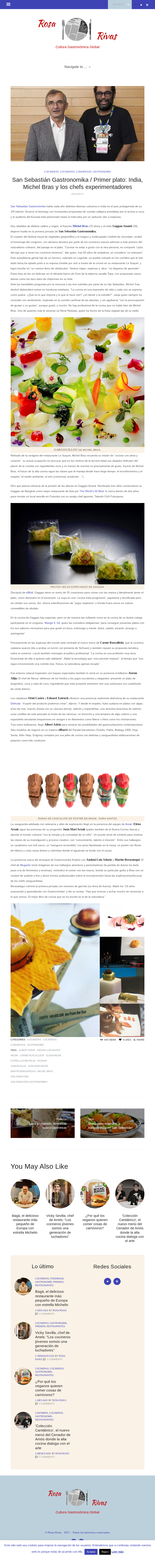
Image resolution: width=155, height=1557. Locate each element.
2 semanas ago (44, 1356)
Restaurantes (44, 1285)
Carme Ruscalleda (32, 1055)
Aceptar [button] (91, 1551)
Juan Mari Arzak (38, 1066)
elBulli (29, 592)
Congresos (84, 171)
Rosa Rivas (60, 1310)
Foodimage (57, 1278)
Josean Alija (18, 1066)
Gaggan (42, 1060)
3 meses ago (43, 1453)
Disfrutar (16, 703)
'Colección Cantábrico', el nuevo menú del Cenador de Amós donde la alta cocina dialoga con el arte (130, 1228)
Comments (46, 1314)
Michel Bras (80, 226)
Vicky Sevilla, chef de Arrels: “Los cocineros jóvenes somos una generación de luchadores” (53, 1341)
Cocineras (51, 171)
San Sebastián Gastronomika (29, 1082)
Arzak (14, 1055)
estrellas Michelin (23, 1060)
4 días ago (41, 1310)
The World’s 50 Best (92, 491)
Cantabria (41, 1413)
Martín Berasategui (23, 1071)
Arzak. (129, 824)
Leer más (118, 1551)
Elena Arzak (53, 1055)
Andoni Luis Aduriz (48, 1050)
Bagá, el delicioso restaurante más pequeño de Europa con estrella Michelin (25, 1224)
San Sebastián (20, 1076)
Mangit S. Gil (52, 622)
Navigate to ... (75, 67)
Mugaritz (25, 865)
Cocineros (67, 171)
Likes (127, 1040)
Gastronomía (102, 171)
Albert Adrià (27, 1050)
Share (140, 1040)
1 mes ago (41, 1400)
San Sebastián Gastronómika (28, 206)
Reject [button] (105, 1551)
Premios (58, 1282)
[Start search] (128, 4)
